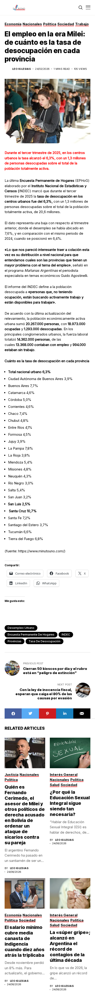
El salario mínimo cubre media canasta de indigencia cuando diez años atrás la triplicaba (25, 941)
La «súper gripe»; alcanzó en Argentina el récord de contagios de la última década (70, 946)
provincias (14, 641)
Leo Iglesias (21, 68)
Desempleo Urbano (21, 628)
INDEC (66, 634)
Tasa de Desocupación (44, 641)
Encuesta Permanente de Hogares (31, 634)
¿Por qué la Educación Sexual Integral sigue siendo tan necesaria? (70, 803)
